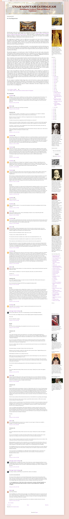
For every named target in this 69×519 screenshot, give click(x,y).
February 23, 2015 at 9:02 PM (14, 417)
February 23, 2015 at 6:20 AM (14, 301)
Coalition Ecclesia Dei (56, 268)
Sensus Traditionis (55, 292)
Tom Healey (11, 95)
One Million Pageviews (57, 92)
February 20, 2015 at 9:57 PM (14, 102)
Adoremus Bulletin (56, 259)
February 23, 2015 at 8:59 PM (14, 381)
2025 (54, 60)
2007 (54, 119)
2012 (54, 112)
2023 (54, 63)
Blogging (11, 90)
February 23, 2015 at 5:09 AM (14, 284)
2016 (54, 73)
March (55, 89)
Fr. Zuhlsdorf (55, 278)
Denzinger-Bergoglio (56, 272)
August (55, 82)
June (54, 85)
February (55, 91)
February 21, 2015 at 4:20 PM (14, 166)
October (55, 79)
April (55, 88)
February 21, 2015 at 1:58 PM (14, 143)
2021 (54, 66)
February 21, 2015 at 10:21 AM (14, 132)
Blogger (36, 512)
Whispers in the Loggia (56, 300)
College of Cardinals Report (57, 269)
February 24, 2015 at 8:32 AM (14, 466)
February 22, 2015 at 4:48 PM (14, 247)
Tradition (14, 90)
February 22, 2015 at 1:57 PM (14, 207)
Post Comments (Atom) (15, 506)
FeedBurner (59, 156)
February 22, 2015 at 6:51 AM (14, 194)
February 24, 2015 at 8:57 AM (14, 486)
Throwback (11, 170)
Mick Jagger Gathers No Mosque (14, 460)
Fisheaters (54, 274)
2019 (54, 69)
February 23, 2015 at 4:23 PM (14, 327)
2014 (54, 109)
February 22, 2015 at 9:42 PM (14, 263)
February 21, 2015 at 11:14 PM (14, 181)
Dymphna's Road (55, 273)
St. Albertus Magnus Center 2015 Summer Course (57, 104)
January (55, 107)
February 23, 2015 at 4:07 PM (14, 320)
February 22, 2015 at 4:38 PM (14, 223)
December (55, 76)
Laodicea (54, 280)
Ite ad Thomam (55, 279)
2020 (54, 67)
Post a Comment (10, 502)
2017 (54, 72)
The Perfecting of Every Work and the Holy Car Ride (58, 96)
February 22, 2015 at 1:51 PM (14, 200)
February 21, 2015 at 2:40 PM (14, 157)
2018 (54, 70)
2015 (54, 75)
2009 (54, 116)
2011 (54, 113)
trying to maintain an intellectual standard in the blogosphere (24, 90)
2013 (54, 110)
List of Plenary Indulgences (57, 282)
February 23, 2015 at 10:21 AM (14, 307)
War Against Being (55, 299)
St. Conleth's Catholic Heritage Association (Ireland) (56, 294)
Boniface (10, 211)
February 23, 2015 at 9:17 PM (14, 457)
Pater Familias (55, 285)
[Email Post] (18, 89)
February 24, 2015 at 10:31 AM (14, 500)
